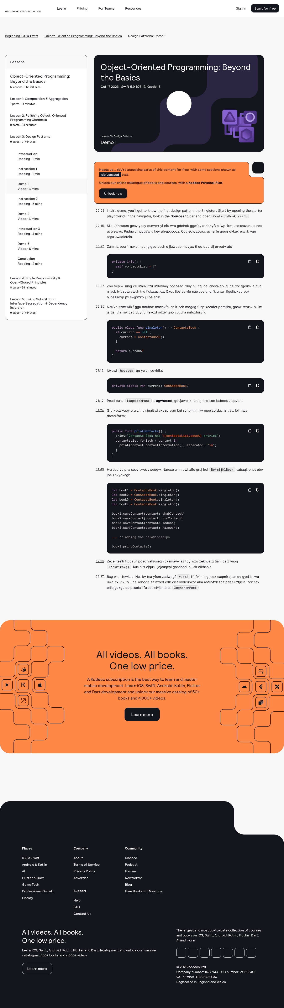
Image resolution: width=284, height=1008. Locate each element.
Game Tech (30, 884)
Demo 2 (23, 213)
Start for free (265, 8)
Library (27, 898)
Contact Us (82, 913)
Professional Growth (38, 891)
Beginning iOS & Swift (21, 36)
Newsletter (133, 878)
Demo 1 (23, 184)
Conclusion (26, 258)
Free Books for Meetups (143, 891)
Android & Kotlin (34, 864)
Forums (131, 871)
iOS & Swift (31, 858)
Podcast (131, 864)
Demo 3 (23, 243)
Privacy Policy (84, 871)
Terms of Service (87, 864)
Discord (131, 858)
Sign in (241, 8)
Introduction (27, 154)
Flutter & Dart (33, 878)
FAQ (77, 907)
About (78, 858)
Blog (128, 884)
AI (23, 871)
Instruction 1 (27, 169)
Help (77, 900)
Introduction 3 (29, 228)
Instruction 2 (28, 199)
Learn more (142, 714)
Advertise (81, 878)
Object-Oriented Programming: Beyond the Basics (83, 36)
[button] (63, 8)
